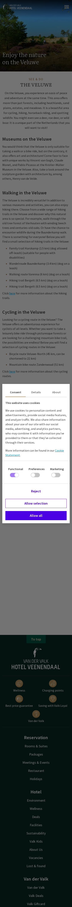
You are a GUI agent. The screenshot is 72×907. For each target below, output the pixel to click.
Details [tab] (36, 392)
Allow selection (36, 503)
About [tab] (56, 392)
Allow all (36, 515)
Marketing (57, 469)
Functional (15, 469)
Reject (36, 491)
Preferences (37, 469)
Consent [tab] (15, 392)
